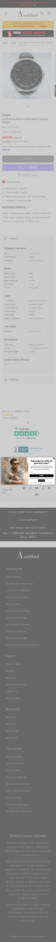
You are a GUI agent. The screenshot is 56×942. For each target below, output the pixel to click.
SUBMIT (41, 475)
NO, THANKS (41, 480)
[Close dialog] (54, 458)
